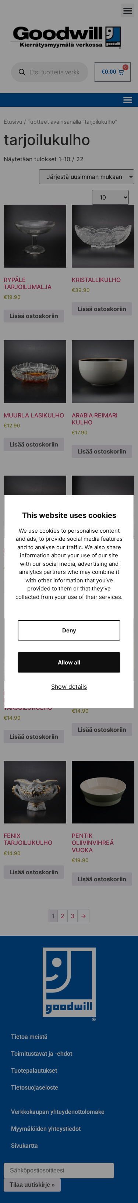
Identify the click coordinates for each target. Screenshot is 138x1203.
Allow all (69, 662)
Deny (69, 630)
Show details (69, 686)
